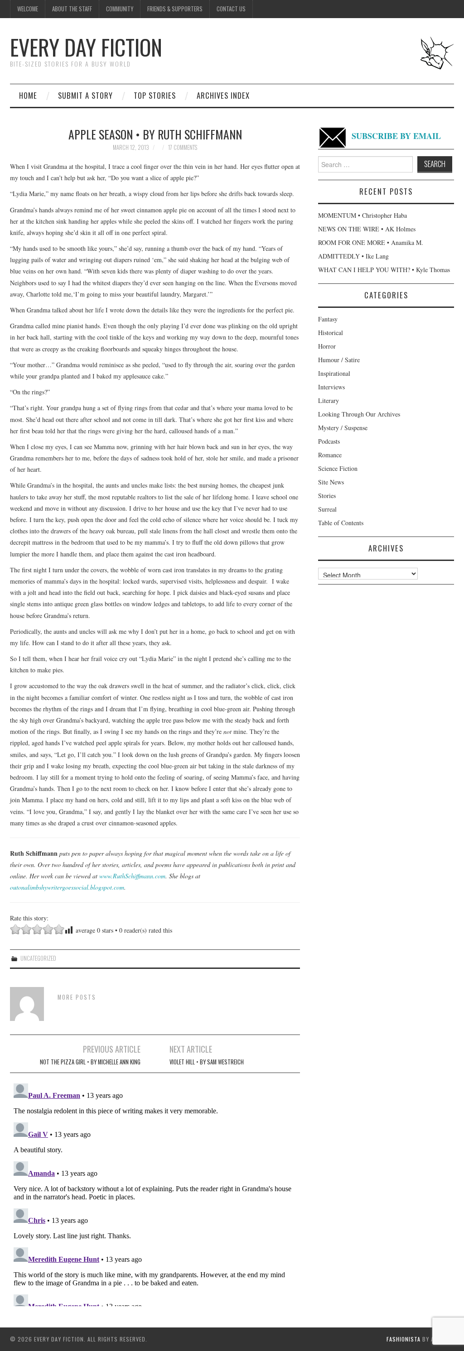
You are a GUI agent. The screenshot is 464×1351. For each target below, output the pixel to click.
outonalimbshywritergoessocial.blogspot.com (67, 887)
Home (28, 95)
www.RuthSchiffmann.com (132, 876)
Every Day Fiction (86, 47)
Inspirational (334, 373)
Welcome (27, 9)
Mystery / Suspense (342, 427)
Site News (331, 482)
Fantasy (328, 319)
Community (119, 9)
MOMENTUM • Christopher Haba (362, 215)
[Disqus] (155, 1193)
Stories (327, 495)
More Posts (77, 997)
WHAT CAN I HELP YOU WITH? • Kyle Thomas (384, 269)
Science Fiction (338, 468)
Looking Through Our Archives (359, 414)
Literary (328, 400)
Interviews (331, 387)
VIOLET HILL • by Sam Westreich (206, 1062)
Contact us (231, 9)
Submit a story (85, 95)
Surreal (327, 509)
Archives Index (223, 95)
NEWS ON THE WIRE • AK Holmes (367, 229)
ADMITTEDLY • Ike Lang (353, 256)
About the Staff (72, 9)
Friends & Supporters (175, 9)
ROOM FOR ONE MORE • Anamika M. (370, 242)
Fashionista (403, 1339)
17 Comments (182, 147)
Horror (327, 346)
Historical (330, 332)
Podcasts (329, 441)
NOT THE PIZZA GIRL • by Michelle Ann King (90, 1062)
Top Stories (155, 95)
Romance (330, 454)
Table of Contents (340, 522)
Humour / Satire (339, 359)
